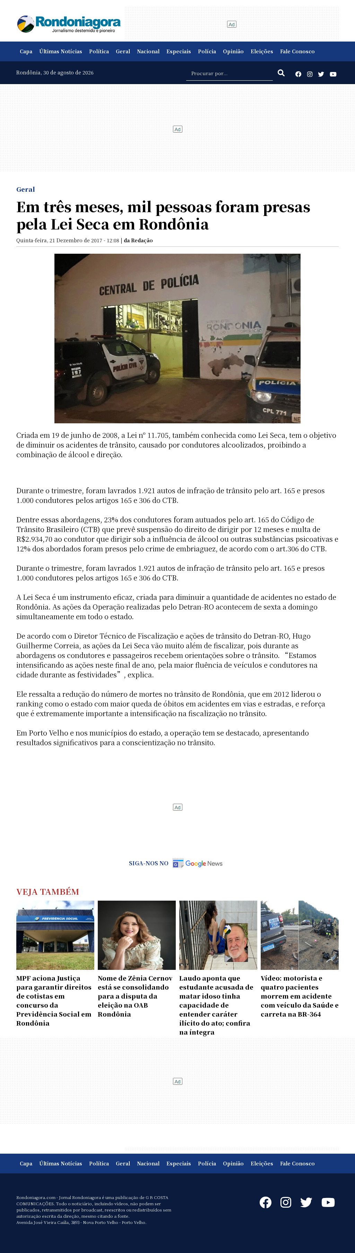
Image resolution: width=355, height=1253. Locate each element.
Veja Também (47, 891)
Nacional (148, 51)
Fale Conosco (297, 51)
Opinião (233, 51)
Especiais (178, 51)
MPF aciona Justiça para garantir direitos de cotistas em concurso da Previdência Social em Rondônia (54, 1000)
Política (99, 51)
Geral (123, 51)
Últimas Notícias (60, 51)
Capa (26, 51)
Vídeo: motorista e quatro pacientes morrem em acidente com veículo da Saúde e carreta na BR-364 (300, 995)
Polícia (207, 51)
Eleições (262, 51)
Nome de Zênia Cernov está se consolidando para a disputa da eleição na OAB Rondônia (135, 995)
